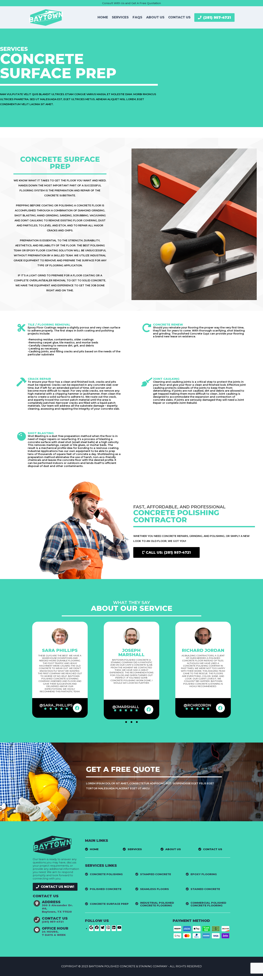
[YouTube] (119, 928)
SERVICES (120, 17)
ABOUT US (155, 17)
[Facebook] (77, 707)
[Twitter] (102, 928)
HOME (103, 17)
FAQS (137, 17)
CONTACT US (179, 17)
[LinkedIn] (114, 928)
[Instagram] (108, 928)
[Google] (91, 928)
